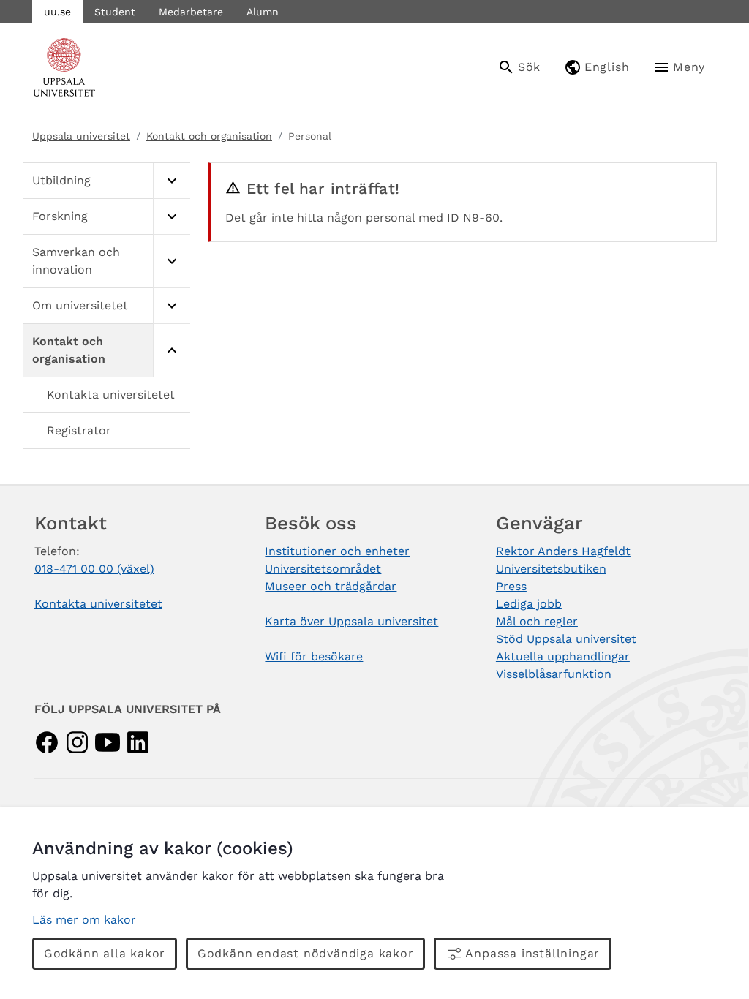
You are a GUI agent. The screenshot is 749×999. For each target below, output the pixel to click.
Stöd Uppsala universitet (566, 639)
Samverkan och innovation (76, 260)
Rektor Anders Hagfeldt (563, 551)
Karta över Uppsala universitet (351, 621)
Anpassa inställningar (532, 953)
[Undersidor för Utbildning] (171, 181)
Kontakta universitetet (111, 395)
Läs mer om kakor (84, 920)
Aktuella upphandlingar (563, 656)
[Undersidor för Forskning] (171, 217)
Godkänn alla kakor (104, 953)
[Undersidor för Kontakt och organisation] (171, 350)
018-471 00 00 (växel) (94, 569)
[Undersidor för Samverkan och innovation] (171, 261)
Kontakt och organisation (209, 136)
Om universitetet (80, 305)
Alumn (262, 12)
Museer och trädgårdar (330, 586)
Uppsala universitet (81, 136)
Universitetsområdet (323, 569)
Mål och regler (537, 621)
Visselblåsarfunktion (553, 674)
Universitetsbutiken (551, 569)
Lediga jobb (529, 604)
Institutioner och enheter (337, 551)
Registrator (79, 430)
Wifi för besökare (314, 656)
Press (511, 586)
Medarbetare (191, 12)
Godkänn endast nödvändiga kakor (305, 953)
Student (114, 12)
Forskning (60, 216)
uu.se (57, 12)
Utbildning (61, 180)
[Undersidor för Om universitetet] (171, 306)
